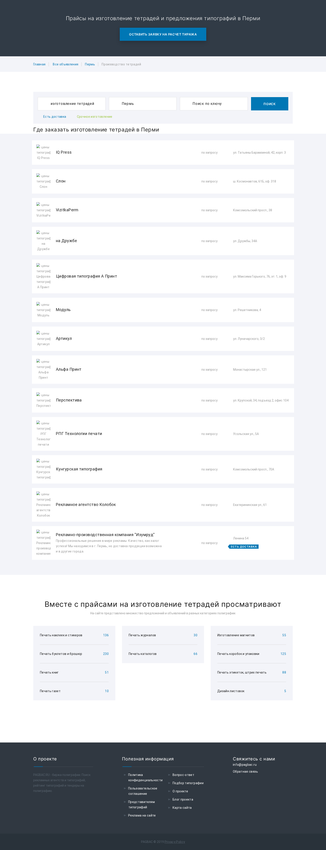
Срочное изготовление (94, 116)
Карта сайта (182, 807)
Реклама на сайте (142, 815)
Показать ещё (163, 572)
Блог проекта (183, 799)
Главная (39, 64)
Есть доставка (54, 116)
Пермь (90, 64)
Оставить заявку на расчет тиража (163, 34)
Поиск (269, 104)
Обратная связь (245, 771)
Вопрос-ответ (183, 775)
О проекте (180, 791)
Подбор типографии (188, 783)
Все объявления (65, 64)
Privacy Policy (175, 842)
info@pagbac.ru (245, 764)
